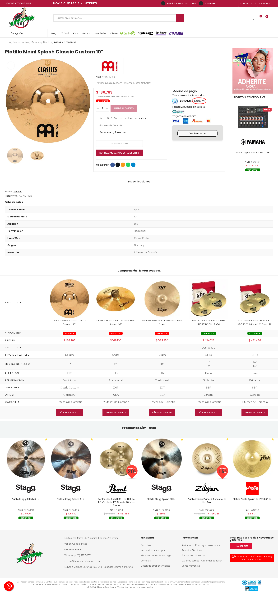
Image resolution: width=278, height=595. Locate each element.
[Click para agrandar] (10, 65)
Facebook (112, 165)
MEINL (18, 191)
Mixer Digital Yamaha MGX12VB (252, 152)
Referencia (11, 195)
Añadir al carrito (124, 108)
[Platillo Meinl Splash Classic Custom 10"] (69, 298)
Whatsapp (128, 165)
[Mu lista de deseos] (253, 18)
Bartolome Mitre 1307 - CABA (181, 3)
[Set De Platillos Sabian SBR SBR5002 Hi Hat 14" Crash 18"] (255, 298)
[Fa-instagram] (224, 3)
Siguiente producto (270, 42)
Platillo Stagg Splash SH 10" (161, 499)
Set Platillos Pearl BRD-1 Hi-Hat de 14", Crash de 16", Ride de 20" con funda (116, 502)
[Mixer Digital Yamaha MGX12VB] (253, 117)
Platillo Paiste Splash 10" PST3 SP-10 (252, 499)
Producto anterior (262, 42)
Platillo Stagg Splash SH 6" (26, 499)
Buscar (180, 18)
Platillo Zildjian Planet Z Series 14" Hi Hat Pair (207, 500)
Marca (8, 191)
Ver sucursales (138, 118)
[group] (26, 459)
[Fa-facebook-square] (229, 3)
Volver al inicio (266, 42)
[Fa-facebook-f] (219, 3)
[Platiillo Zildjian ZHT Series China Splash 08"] (116, 298)
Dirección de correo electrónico (123, 165)
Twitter (118, 165)
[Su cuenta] (272, 18)
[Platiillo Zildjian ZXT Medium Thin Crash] (162, 298)
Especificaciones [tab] (139, 181)
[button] (247, 3)
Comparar (105, 132)
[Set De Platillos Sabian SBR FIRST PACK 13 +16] (208, 298)
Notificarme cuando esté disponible (119, 152)
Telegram (133, 165)
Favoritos (120, 132)
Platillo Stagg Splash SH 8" (71, 499)
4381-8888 (210, 3)
